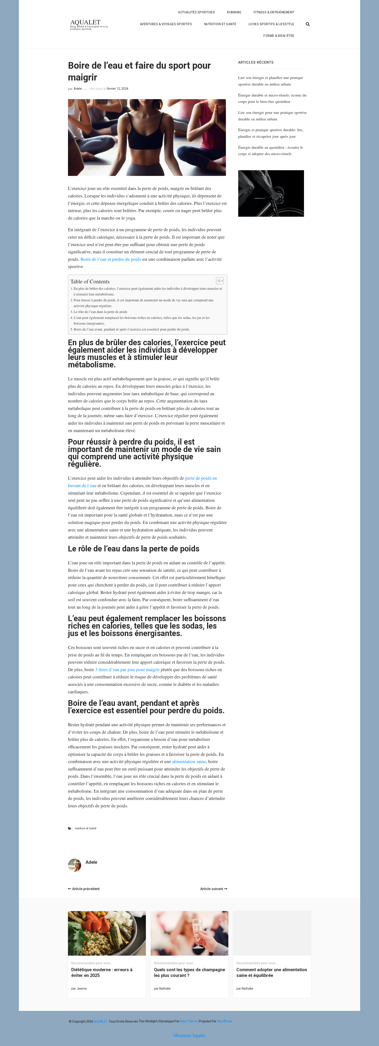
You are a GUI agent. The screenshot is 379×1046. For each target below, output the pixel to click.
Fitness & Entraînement (274, 12)
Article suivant (211, 889)
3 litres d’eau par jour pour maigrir (127, 669)
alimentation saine (189, 761)
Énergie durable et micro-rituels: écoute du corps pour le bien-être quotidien (272, 98)
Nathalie (165, 988)
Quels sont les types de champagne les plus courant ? (189, 972)
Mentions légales (189, 1035)
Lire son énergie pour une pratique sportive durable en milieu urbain (272, 116)
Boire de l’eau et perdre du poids (110, 259)
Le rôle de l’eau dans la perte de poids (100, 311)
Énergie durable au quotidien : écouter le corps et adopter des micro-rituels (270, 150)
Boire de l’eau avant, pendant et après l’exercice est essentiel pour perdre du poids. (132, 329)
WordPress (224, 1021)
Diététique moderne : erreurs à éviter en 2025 (101, 972)
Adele (78, 88)
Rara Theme (188, 1021)
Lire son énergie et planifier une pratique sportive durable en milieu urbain (270, 81)
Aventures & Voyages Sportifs (166, 24)
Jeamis (82, 988)
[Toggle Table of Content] (218, 280)
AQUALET (85, 21)
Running (234, 12)
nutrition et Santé (220, 24)
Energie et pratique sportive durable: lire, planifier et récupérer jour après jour (271, 133)
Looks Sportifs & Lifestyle (271, 24)
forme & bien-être (278, 36)
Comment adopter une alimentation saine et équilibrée (271, 972)
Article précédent (86, 889)
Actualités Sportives (196, 12)
